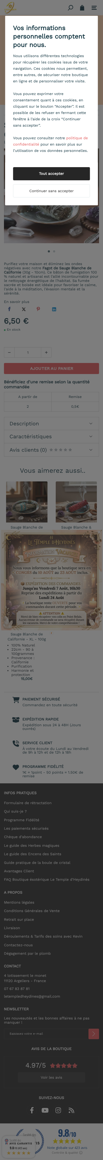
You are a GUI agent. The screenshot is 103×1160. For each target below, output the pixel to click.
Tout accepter (51, 174)
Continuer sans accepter (51, 191)
